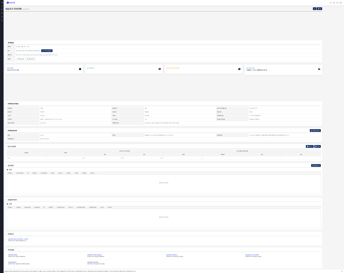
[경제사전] (337, 2)
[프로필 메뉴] (340, 2)
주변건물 (11, 250)
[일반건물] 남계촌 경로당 (93, 262)
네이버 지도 (31, 59)
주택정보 (11, 42)
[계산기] (334, 2)
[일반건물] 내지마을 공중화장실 (94, 255)
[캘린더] (330, 2)
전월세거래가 (12, 200)
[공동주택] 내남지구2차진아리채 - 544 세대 (18, 239)
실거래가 (11, 165)
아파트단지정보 (13, 103)
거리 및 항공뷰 (47, 51)
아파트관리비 (12, 130)
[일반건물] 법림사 (12, 262)
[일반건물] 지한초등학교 (171, 255)
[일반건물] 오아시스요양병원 (251, 255)
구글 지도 (21, 59)
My (320, 8)
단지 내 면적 (12, 146)
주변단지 (11, 234)
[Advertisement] (164, 88)
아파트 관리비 (316, 130)
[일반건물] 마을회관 (12, 255)
